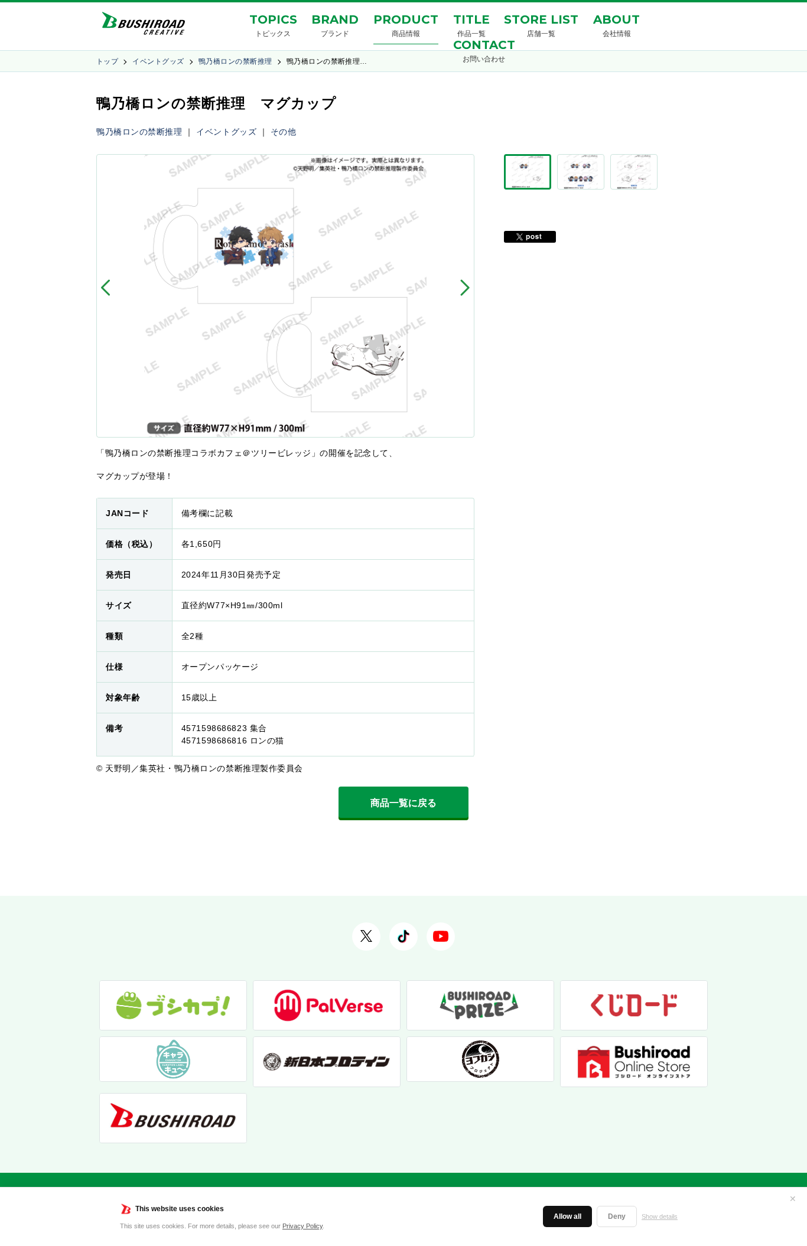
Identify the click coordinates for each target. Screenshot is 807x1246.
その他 (284, 131)
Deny (617, 1216)
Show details (660, 1216)
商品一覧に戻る (403, 803)
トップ (107, 61)
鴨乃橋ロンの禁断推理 (235, 61)
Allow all (567, 1216)
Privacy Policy (302, 1225)
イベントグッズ (158, 61)
